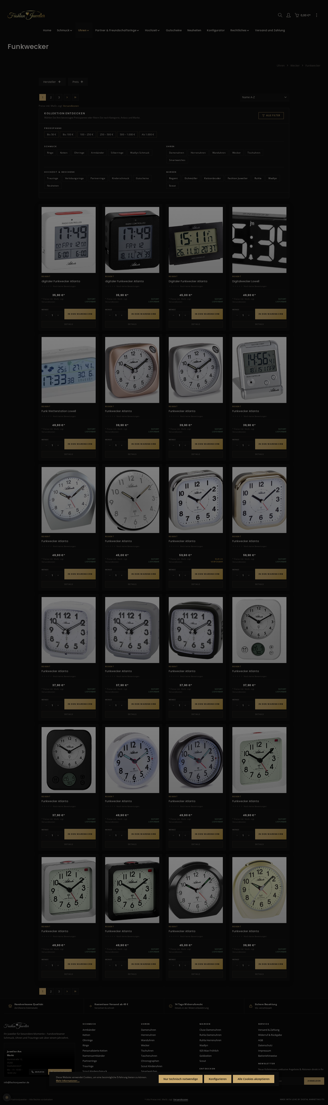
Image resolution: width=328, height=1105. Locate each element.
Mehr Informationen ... (68, 1080)
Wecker (236, 152)
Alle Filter (273, 115)
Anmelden (314, 1080)
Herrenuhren (198, 152)
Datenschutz (265, 1045)
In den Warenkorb (80, 313)
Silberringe (117, 152)
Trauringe (52, 178)
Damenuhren (176, 152)
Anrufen (39, 1072)
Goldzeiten (205, 1055)
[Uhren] (83, 30)
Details (68, 324)
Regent (173, 178)
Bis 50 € (51, 134)
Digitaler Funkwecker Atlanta (188, 281)
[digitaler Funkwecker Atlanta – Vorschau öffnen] (91, 222)
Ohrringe (79, 152)
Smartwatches (177, 160)
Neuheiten (53, 185)
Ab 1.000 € (148, 134)
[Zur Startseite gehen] (26, 15)
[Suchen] (280, 15)
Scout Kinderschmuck (95, 1071)
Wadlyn (272, 178)
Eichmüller (191, 178)
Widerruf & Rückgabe (270, 1035)
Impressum (264, 1050)
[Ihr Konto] (288, 15)
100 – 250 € (86, 134)
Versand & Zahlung (268, 1029)
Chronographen (150, 1061)
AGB (260, 1040)
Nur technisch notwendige (180, 1079)
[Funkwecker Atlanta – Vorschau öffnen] (154, 352)
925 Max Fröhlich (209, 1050)
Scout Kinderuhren (151, 1066)
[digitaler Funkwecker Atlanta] (69, 240)
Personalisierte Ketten (95, 1050)
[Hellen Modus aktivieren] (7, 1097)
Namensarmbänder (94, 1055)
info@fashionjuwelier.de (16, 1082)
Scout (172, 185)
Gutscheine (142, 178)
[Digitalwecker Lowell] (259, 240)
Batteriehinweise (267, 1055)
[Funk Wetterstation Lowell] (69, 370)
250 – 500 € (106, 134)
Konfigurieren (218, 1079)
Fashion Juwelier (238, 178)
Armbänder (97, 152)
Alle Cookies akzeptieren (254, 1079)
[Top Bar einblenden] (316, 15)
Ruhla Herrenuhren (210, 1040)
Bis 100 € (68, 134)
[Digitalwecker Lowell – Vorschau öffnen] (282, 222)
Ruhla (258, 178)
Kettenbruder (212, 178)
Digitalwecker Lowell (245, 281)
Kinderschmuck (120, 178)
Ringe (50, 152)
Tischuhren (254, 152)
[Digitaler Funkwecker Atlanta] (196, 240)
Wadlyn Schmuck (139, 152)
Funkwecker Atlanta (118, 411)
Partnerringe (98, 178)
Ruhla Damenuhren (210, 1035)
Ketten (64, 152)
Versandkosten (71, 105)
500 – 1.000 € (127, 134)
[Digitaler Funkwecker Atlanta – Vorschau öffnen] (218, 222)
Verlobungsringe (74, 178)
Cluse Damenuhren (210, 1029)
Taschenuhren (149, 1055)
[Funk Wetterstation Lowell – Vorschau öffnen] (91, 352)
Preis (76, 82)
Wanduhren (219, 152)
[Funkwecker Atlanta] (132, 370)
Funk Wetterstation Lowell (59, 411)
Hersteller (49, 82)
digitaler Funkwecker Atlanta (61, 281)
